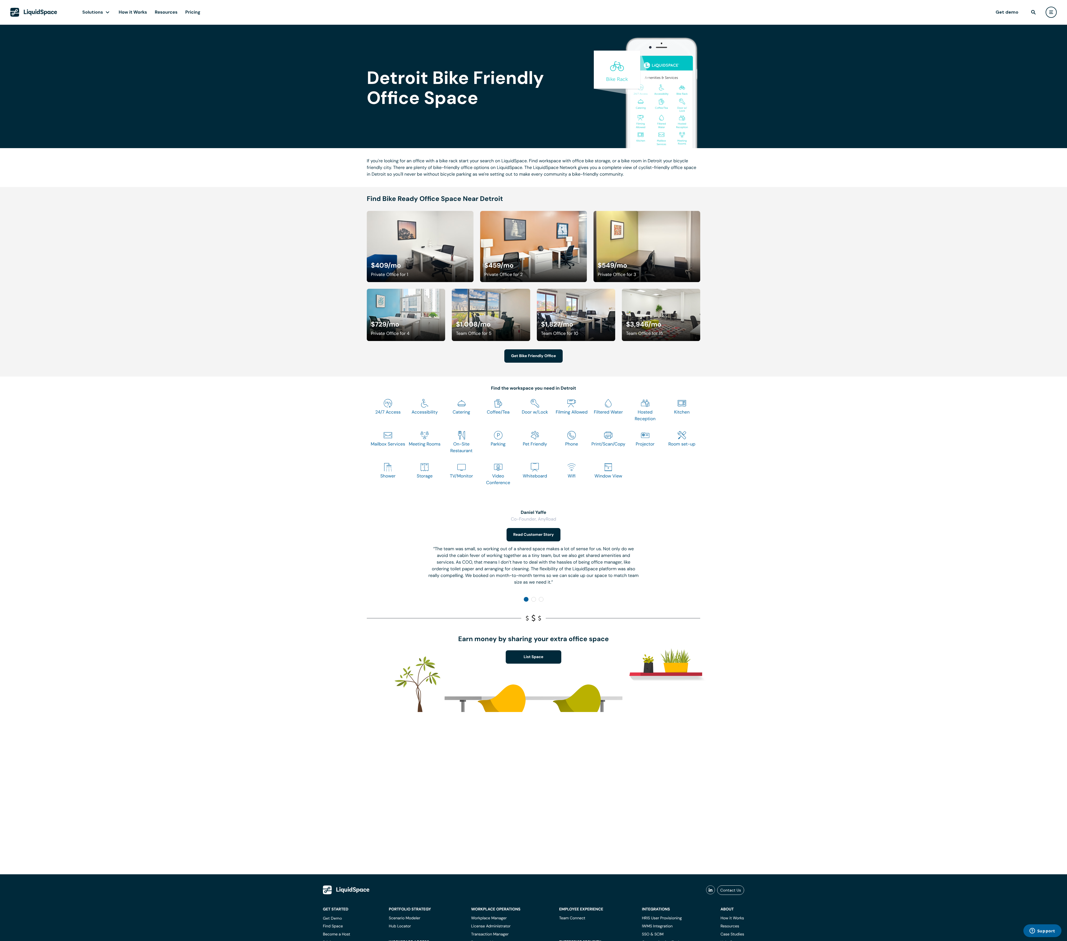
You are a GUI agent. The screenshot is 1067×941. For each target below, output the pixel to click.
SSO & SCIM (653, 934)
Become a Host (336, 934)
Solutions (92, 12)
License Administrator (490, 926)
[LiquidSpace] (346, 889)
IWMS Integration (657, 926)
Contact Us (730, 890)
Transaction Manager (489, 934)
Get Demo (332, 918)
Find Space (333, 926)
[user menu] (1051, 12)
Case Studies (732, 934)
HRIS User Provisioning (662, 918)
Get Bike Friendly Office (533, 356)
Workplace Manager (489, 918)
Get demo (1007, 12)
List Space (534, 656)
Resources (166, 12)
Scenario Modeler (404, 918)
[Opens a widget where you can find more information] (1042, 931)
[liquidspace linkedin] (710, 890)
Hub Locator (400, 926)
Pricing (192, 12)
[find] (1033, 12)
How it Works (133, 12)
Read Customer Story (533, 534)
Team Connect (572, 918)
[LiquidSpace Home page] (33, 12)
